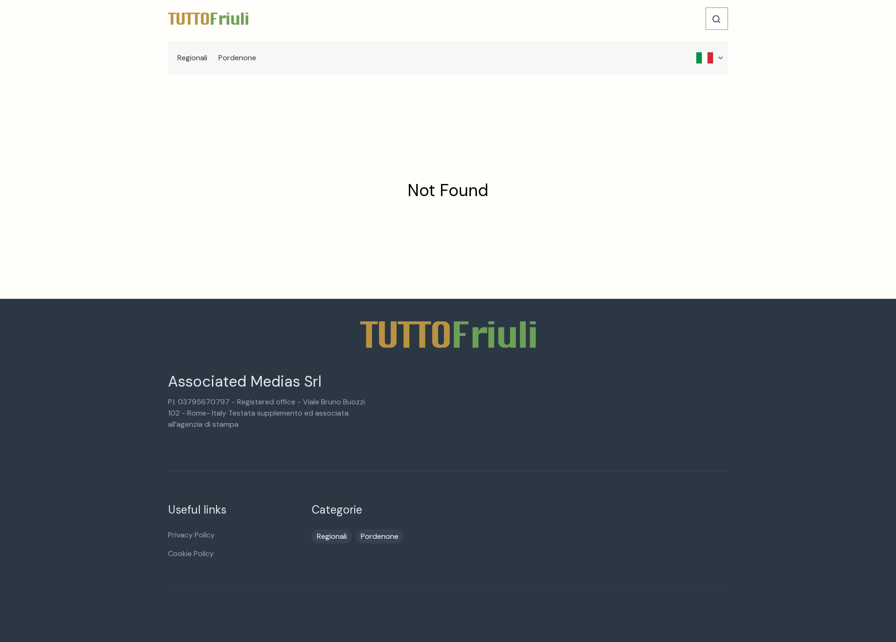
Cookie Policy (191, 553)
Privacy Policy (191, 535)
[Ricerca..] (716, 19)
